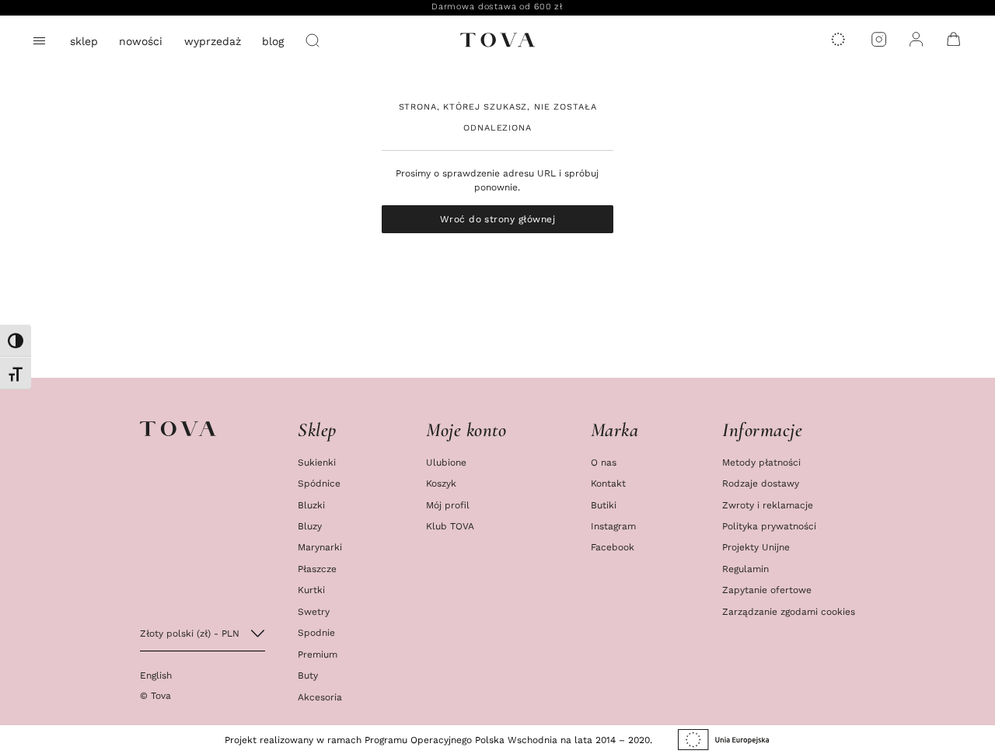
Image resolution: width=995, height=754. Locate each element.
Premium (317, 654)
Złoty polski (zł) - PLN (189, 633)
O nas (603, 462)
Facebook (612, 547)
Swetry (314, 611)
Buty (308, 675)
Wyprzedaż (212, 41)
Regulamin (745, 568)
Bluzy (310, 526)
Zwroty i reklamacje (767, 505)
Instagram (613, 526)
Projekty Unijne (756, 547)
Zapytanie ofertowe (767, 589)
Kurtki (311, 589)
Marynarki (320, 547)
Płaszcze (317, 568)
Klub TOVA (450, 526)
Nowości (140, 41)
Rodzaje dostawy (760, 483)
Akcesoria (320, 697)
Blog (273, 41)
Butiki (603, 505)
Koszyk (441, 483)
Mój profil (448, 505)
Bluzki (311, 505)
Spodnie (316, 632)
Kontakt (608, 483)
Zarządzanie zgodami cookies (788, 611)
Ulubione (446, 462)
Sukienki (317, 462)
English (156, 675)
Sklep (84, 41)
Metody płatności (761, 462)
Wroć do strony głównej (498, 219)
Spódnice (319, 483)
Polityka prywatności (769, 526)
